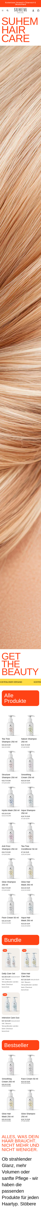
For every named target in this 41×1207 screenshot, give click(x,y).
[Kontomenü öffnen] (33, 10)
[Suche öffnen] (7, 10)
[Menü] (2, 10)
